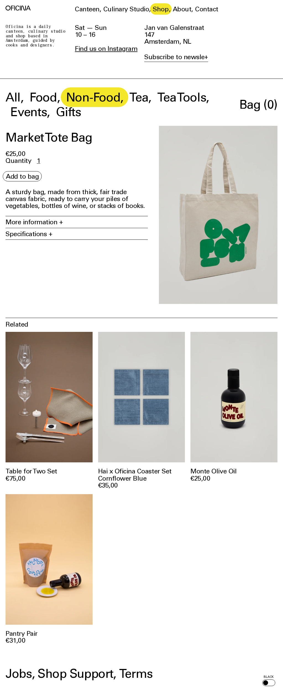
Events (29, 111)
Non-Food (93, 97)
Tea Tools (181, 97)
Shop (161, 9)
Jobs (19, 673)
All (13, 97)
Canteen (87, 9)
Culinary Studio (126, 9)
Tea (138, 97)
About (182, 9)
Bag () (258, 104)
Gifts (68, 111)
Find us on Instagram (106, 48)
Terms (136, 673)
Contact (206, 9)
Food (43, 97)
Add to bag (22, 176)
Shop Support (75, 673)
